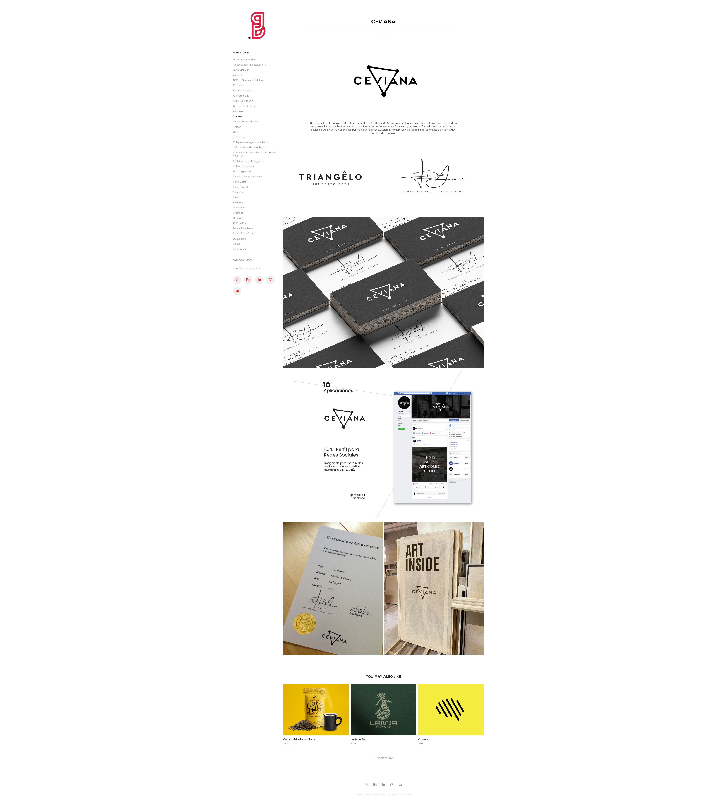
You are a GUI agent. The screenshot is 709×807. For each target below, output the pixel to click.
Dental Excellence (243, 228)
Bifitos (236, 244)
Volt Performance (243, 90)
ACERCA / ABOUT (243, 259)
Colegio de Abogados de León (250, 142)
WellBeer (238, 111)
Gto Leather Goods (244, 106)
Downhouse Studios (244, 59)
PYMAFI (237, 127)
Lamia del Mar (241, 70)
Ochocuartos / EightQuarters (249, 64)
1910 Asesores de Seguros (248, 161)
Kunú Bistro (239, 182)
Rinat (236, 197)
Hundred (238, 218)
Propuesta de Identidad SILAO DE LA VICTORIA (254, 154)
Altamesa (238, 202)
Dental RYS (239, 238)
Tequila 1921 (239, 137)
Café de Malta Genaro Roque (249, 147)
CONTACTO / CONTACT (246, 268)
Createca (238, 213)
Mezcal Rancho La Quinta (247, 176)
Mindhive (238, 85)
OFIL (235, 132)
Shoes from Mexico (244, 233)
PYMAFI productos (243, 166)
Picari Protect (240, 187)
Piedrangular (240, 249)
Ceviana (237, 116)
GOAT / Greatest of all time (248, 80)
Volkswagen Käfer (243, 171)
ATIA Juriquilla (241, 96)
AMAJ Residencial (243, 101)
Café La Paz (239, 223)
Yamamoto (239, 207)
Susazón (238, 192)
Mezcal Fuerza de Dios (246, 121)
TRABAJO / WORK (241, 52)
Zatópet (237, 75)
